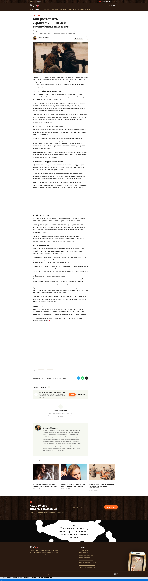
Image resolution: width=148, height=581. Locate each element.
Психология (46, 9)
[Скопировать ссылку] (86, 378)
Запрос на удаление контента (87, 567)
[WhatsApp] (82, 378)
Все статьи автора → (48, 453)
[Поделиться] (86, 38)
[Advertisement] (60, 201)
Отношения (55, 9)
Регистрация (81, 394)
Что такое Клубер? (84, 550)
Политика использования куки (87, 565)
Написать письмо (83, 552)
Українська (32, 1)
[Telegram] (78, 378)
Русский (39, 1)
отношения (41, 370)
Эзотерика (63, 9)
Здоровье (81, 9)
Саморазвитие (72, 9)
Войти (72, 394)
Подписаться (111, 507)
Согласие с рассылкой (84, 557)
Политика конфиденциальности (87, 562)
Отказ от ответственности (86, 560)
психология (50, 370)
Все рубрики (35, 9)
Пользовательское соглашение (87, 555)
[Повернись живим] (115, 574)
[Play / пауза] (100, 1)
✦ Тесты (87, 9)
